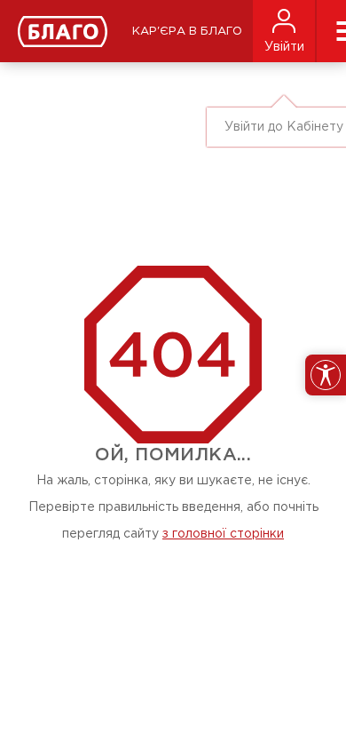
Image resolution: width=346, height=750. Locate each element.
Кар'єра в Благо (187, 31)
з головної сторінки (223, 534)
